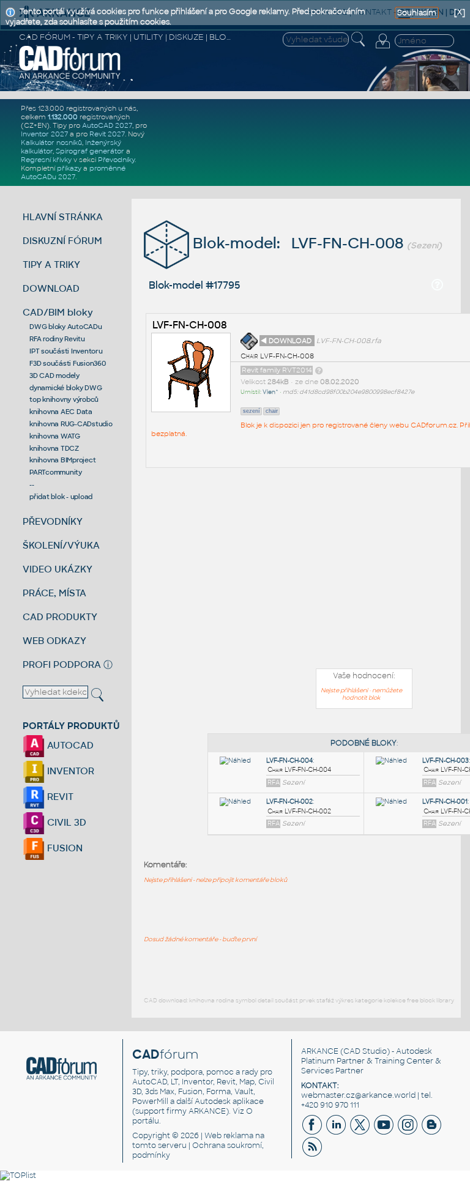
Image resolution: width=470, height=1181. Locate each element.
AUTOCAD (69, 745)
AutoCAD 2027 (107, 125)
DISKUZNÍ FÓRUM (62, 240)
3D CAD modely (54, 375)
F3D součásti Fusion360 (67, 363)
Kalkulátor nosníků (51, 142)
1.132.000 (63, 117)
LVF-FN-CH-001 (445, 801)
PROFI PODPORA (62, 664)
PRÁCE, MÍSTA (54, 593)
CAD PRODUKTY (60, 617)
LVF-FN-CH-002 (289, 801)
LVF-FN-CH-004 (289, 761)
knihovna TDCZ (54, 448)
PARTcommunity (55, 472)
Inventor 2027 (44, 134)
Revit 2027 (107, 134)
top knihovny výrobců (64, 399)
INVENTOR (69, 771)
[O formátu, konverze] (319, 370)
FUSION (64, 848)
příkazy (69, 168)
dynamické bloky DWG (65, 387)
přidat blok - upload (60, 496)
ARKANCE (319, 1051)
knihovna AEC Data (60, 411)
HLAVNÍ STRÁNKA (63, 217)
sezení (251, 411)
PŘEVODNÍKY (53, 521)
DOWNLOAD (51, 288)
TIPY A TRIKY (51, 264)
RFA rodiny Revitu (57, 339)
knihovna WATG (54, 436)
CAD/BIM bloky (58, 312)
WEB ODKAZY (54, 640)
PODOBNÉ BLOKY (363, 743)
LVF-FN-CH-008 (189, 325)
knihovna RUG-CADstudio (71, 424)
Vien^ (270, 392)
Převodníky (116, 159)
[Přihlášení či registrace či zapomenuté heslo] (382, 48)
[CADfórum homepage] (70, 78)
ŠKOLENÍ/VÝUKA (61, 545)
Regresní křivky (46, 159)
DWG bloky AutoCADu (65, 326)
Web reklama (228, 1136)
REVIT (59, 796)
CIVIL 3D (65, 822)
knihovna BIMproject (62, 460)
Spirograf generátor (90, 151)
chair (272, 411)
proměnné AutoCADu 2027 (73, 172)
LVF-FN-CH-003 (445, 761)
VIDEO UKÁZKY (57, 569)
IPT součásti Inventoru (66, 351)
